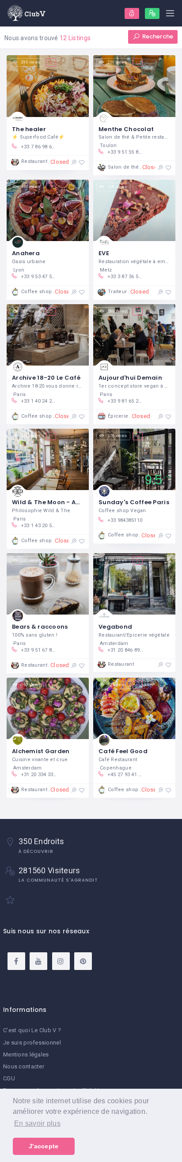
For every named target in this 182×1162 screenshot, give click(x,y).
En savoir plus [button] (37, 1123)
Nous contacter (23, 1066)
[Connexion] (132, 13)
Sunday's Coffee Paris (134, 502)
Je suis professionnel (32, 1042)
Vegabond (115, 626)
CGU (9, 1078)
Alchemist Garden (40, 751)
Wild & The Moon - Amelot (53, 502)
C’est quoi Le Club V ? (32, 1030)
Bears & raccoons (40, 626)
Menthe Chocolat (126, 129)
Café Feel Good (123, 751)
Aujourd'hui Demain (130, 378)
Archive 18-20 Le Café (46, 378)
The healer (29, 129)
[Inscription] (152, 13)
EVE (104, 253)
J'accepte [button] (44, 1146)
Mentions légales (26, 1054)
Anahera (26, 253)
